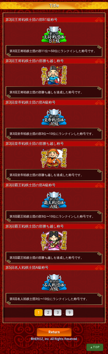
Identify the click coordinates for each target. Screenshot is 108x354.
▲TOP (94, 347)
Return (54, 332)
